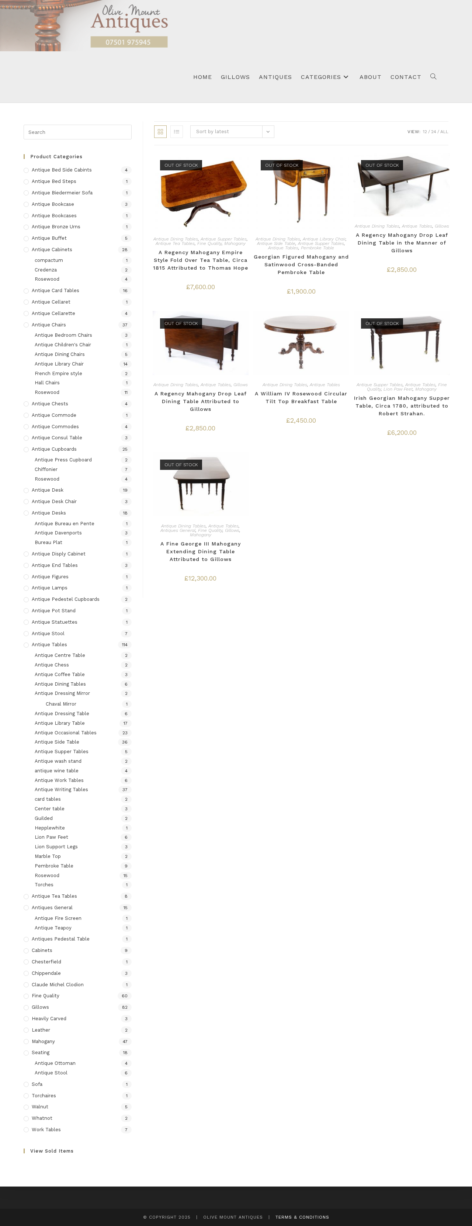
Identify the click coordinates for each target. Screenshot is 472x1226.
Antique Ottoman (55, 1063)
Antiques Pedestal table (61, 939)
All (444, 131)
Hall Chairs (47, 382)
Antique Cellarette (53, 313)
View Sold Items (52, 1151)
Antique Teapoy (53, 928)
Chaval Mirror (61, 704)
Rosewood (47, 279)
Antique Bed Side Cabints (62, 170)
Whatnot (42, 1118)
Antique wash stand (58, 761)
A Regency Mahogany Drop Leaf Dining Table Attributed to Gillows (201, 401)
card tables (48, 799)
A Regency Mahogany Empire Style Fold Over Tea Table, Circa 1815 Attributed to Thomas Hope (200, 260)
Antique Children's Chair (63, 344)
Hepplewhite (50, 828)
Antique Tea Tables (175, 243)
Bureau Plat (48, 542)
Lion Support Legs (56, 846)
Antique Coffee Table (60, 674)
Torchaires (44, 1095)
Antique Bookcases (54, 215)
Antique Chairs (49, 325)
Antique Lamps (49, 588)
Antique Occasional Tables (66, 732)
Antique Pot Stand (54, 610)
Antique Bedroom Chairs (63, 335)
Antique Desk (47, 490)
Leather (41, 1030)
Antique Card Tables (55, 290)
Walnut (40, 1106)
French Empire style (58, 373)
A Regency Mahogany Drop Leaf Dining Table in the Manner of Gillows (402, 242)
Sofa (37, 1084)
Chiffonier (46, 469)
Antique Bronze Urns (56, 226)
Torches (44, 884)
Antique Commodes (55, 426)
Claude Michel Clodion (58, 984)
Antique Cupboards (54, 449)
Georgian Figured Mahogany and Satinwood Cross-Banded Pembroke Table (301, 264)
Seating (40, 1052)
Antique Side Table (276, 243)
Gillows (442, 226)
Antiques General (177, 530)
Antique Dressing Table (62, 713)
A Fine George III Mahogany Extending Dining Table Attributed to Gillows (200, 551)
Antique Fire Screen (58, 918)
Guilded (44, 818)
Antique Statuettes (54, 622)
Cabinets (42, 950)
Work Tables (46, 1129)
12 (425, 131)
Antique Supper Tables (224, 239)
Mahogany (235, 243)
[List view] (176, 131)
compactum (49, 260)
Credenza (46, 270)
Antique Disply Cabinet (59, 554)
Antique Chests (50, 403)
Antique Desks (49, 513)
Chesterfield (46, 961)
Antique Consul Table (57, 437)
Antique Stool (48, 633)
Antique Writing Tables (61, 789)
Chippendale (46, 973)
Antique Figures (50, 576)
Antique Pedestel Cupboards (66, 599)
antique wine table (57, 770)
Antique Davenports (58, 533)
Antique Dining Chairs (60, 354)
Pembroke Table (317, 247)
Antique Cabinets (52, 249)
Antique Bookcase (53, 204)
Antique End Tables (55, 565)
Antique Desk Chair (54, 501)
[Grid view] (160, 131)
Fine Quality (209, 243)
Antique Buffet (49, 238)
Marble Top (48, 856)
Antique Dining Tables (175, 239)
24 (433, 131)
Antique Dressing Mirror (62, 693)
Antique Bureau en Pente (64, 523)
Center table (50, 808)
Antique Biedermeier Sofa (62, 192)
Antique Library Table (60, 723)
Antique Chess (52, 665)
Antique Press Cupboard (63, 460)
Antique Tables (283, 247)
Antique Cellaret (51, 302)
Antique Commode (54, 415)
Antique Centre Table (60, 655)
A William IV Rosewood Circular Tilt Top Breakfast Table (301, 397)
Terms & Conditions (302, 1217)
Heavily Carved (49, 1018)
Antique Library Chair (324, 239)
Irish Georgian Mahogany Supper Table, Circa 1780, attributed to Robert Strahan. (402, 405)
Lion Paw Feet (398, 389)
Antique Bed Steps (54, 181)
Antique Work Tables (59, 780)
